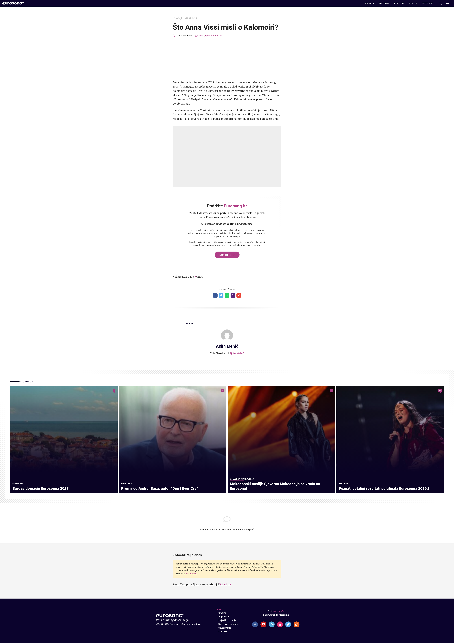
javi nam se (191, 573)
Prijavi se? (225, 584)
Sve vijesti (428, 3)
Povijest (399, 3)
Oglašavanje (224, 628)
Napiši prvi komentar (210, 35)
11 (440, 390)
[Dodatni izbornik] (447, 3)
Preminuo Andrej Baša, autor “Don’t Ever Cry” (159, 488)
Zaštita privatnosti (228, 624)
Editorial (384, 3)
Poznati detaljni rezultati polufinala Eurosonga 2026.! (384, 488)
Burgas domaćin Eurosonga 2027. (41, 488)
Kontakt (222, 631)
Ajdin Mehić (236, 353)
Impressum (224, 616)
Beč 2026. (369, 3)
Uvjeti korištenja (227, 620)
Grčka (199, 277)
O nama (222, 613)
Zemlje (413, 3)
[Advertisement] (227, 59)
